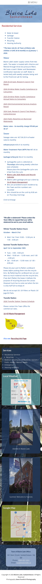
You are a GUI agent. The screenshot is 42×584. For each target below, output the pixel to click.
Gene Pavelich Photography (26, 579)
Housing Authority (12, 367)
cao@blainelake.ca (23, 563)
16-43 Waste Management (14, 313)
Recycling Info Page (18, 338)
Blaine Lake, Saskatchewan (24, 575)
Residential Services (12, 355)
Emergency (9, 365)
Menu (33, 2)
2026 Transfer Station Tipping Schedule (19, 301)
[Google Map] (21, 524)
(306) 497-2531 (24, 560)
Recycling (10, 357)
